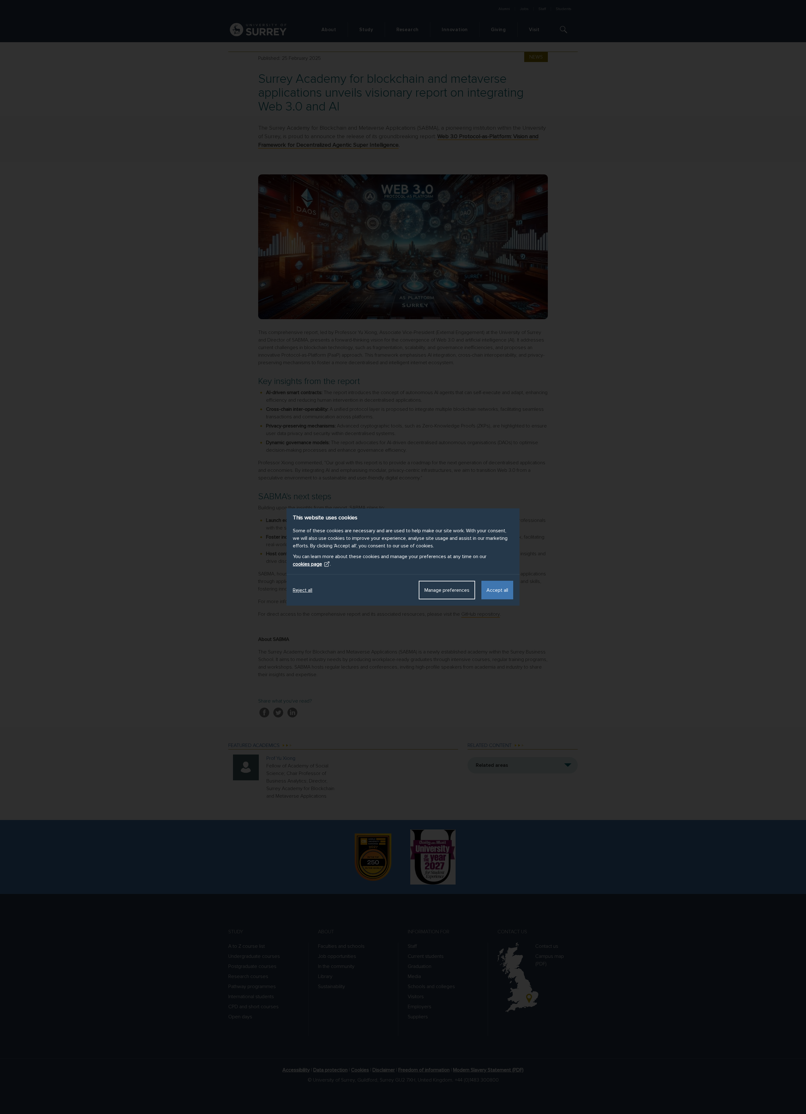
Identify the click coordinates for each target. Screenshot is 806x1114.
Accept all (497, 590)
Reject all (302, 590)
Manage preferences (446, 590)
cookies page (307, 564)
